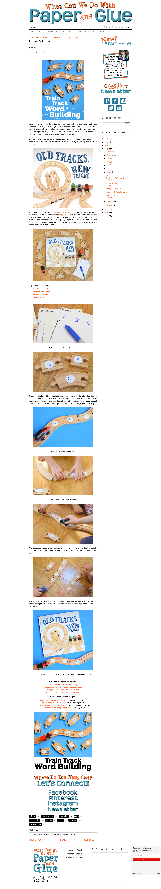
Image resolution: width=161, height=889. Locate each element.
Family (109, 31)
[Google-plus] (113, 27)
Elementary (70, 31)
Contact (70, 854)
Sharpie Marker (39, 297)
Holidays (99, 31)
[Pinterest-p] (106, 27)
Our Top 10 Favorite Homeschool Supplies (115, 196)
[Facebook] (104, 27)
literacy (76, 37)
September (111, 159)
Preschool (59, 31)
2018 (107, 146)
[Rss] (119, 27)
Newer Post (36, 840)
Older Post (89, 840)
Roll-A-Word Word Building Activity (50, 705)
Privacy (79, 854)
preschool (39, 37)
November (111, 152)
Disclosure (70, 858)
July (108, 165)
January (110, 205)
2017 (107, 149)
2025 (107, 139)
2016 (107, 209)
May (109, 172)
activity (47, 37)
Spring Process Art (113, 189)
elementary (67, 37)
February (110, 202)
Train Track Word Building (116, 192)
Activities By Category (86, 31)
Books (50, 31)
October (110, 155)
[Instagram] (122, 27)
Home (33, 31)
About (41, 31)
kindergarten (56, 37)
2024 (107, 142)
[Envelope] (116, 27)
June (109, 169)
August (110, 162)
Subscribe (79, 858)
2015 (106, 213)
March (109, 175)
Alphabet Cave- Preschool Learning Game (63, 692)
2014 (107, 216)
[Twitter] (110, 27)
